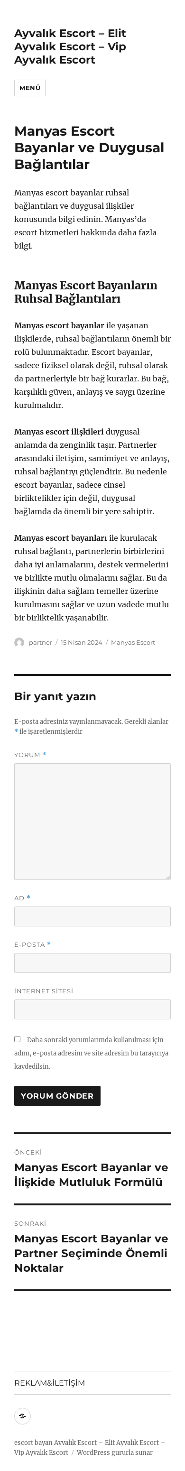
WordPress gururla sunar (115, 1453)
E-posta (32, 945)
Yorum (30, 755)
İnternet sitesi (44, 991)
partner (40, 642)
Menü (29, 88)
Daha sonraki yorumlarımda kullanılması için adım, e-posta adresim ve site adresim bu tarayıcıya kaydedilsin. (91, 1053)
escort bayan (33, 1443)
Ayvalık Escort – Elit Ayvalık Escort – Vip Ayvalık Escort (70, 46)
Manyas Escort (133, 642)
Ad (22, 898)
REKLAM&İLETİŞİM (49, 1383)
